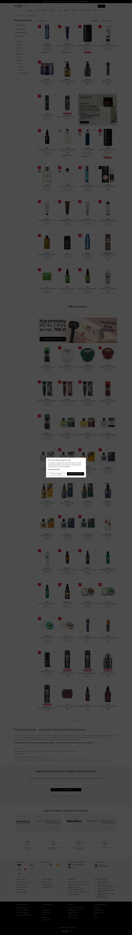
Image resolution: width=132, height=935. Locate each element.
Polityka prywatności (54, 469)
